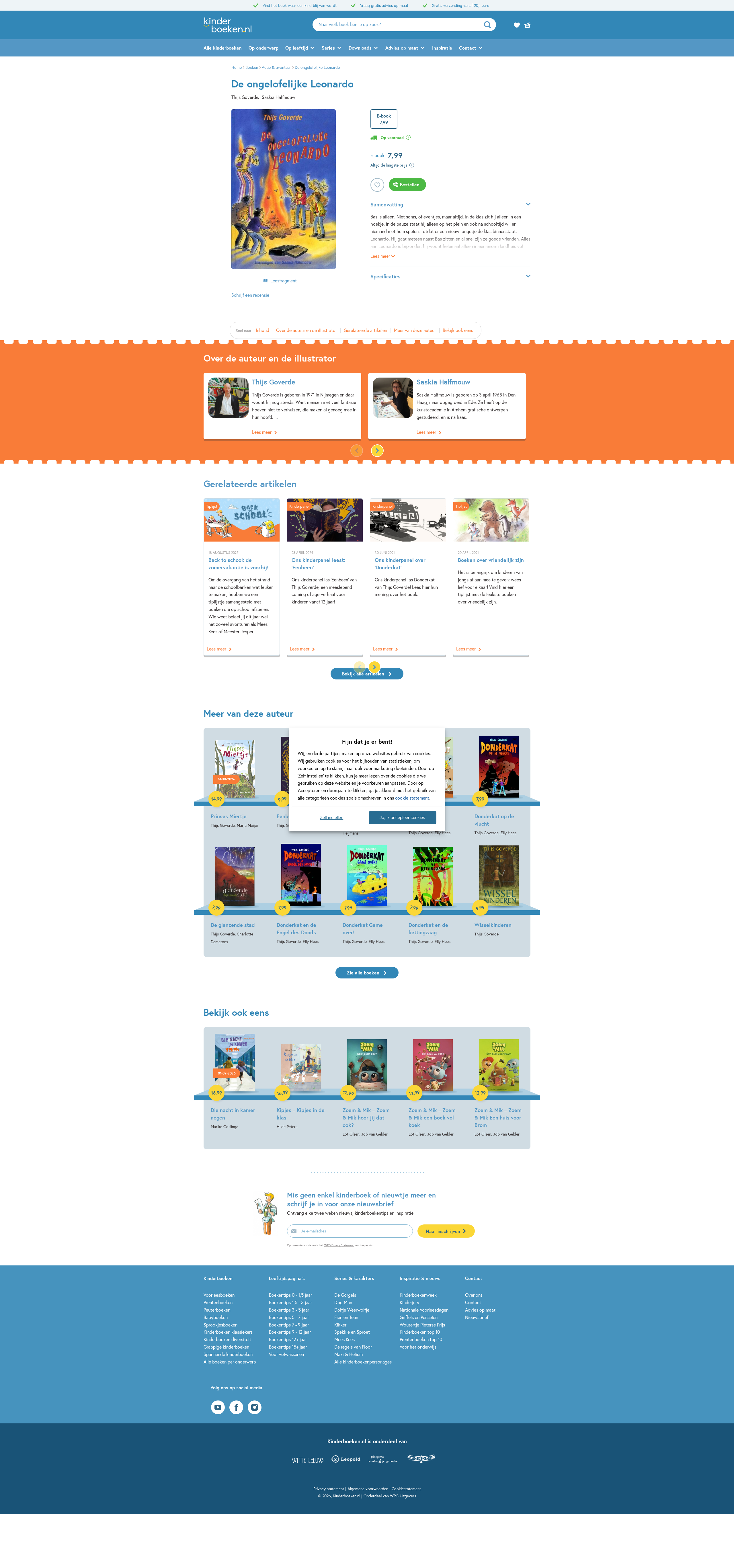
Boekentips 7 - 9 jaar (289, 1325)
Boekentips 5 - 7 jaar (289, 1317)
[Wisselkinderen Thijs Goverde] (499, 891)
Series (328, 48)
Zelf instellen (331, 817)
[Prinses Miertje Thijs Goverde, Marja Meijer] (235, 782)
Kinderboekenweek (418, 1295)
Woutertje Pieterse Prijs (422, 1325)
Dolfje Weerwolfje (351, 1310)
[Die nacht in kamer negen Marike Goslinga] (235, 1082)
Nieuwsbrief (476, 1317)
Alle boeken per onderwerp (230, 1362)
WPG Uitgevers (403, 1496)
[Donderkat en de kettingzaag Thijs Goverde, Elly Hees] (433, 894)
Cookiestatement (406, 1488)
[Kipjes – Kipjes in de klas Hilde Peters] (301, 1082)
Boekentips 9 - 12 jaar (290, 1332)
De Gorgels (345, 1295)
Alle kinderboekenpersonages (363, 1362)
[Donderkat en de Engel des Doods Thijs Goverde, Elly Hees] (301, 894)
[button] (377, 450)
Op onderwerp (263, 48)
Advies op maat (401, 48)
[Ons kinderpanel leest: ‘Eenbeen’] (325, 577)
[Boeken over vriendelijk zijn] (491, 577)
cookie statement (412, 798)
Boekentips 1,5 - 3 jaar (290, 1302)
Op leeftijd (296, 48)
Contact (467, 48)
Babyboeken (216, 1317)
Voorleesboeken (219, 1295)
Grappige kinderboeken (226, 1347)
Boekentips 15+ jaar (288, 1347)
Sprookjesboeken (220, 1325)
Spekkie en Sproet (352, 1332)
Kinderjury (409, 1302)
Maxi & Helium (348, 1354)
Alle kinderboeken (223, 48)
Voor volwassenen (286, 1354)
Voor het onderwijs (418, 1347)
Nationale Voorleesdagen (424, 1310)
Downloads (360, 48)
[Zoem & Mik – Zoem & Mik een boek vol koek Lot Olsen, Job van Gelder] (433, 1086)
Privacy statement (328, 1488)
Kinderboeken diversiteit (227, 1339)
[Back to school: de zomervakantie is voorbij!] (242, 577)
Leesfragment (283, 281)
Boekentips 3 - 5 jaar (289, 1310)
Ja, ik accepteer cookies (402, 817)
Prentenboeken (218, 1302)
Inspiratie (442, 48)
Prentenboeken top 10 (421, 1339)
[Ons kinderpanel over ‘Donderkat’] (408, 577)
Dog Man (343, 1302)
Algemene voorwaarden (368, 1488)
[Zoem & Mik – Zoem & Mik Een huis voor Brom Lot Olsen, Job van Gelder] (499, 1086)
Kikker (340, 1325)
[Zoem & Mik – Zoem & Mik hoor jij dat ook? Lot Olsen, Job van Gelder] (367, 1086)
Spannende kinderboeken (228, 1354)
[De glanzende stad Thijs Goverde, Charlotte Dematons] (235, 894)
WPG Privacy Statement (339, 1245)
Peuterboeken (217, 1310)
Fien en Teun (346, 1317)
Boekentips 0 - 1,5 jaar (290, 1295)
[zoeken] (489, 24)
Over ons (474, 1295)
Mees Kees (344, 1339)
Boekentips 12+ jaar (288, 1339)
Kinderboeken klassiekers (228, 1332)
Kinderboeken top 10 (420, 1332)
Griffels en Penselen (419, 1317)
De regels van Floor (353, 1347)
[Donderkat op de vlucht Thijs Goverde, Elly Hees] (499, 785)
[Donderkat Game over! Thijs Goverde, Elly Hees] (367, 894)
